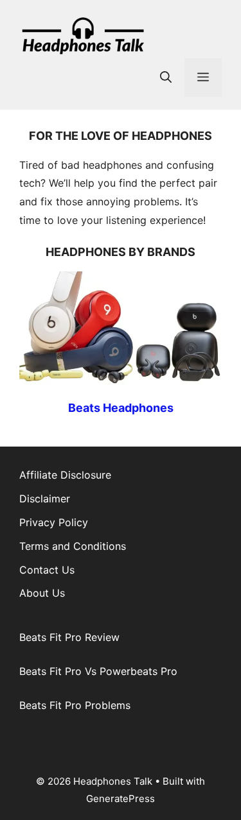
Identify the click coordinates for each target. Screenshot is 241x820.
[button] (165, 77)
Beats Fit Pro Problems (74, 705)
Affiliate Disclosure (65, 474)
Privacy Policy (53, 522)
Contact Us (47, 569)
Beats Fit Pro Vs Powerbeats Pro (98, 671)
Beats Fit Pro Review (69, 637)
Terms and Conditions (72, 546)
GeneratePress (120, 798)
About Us (42, 592)
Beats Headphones (121, 407)
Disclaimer (44, 498)
